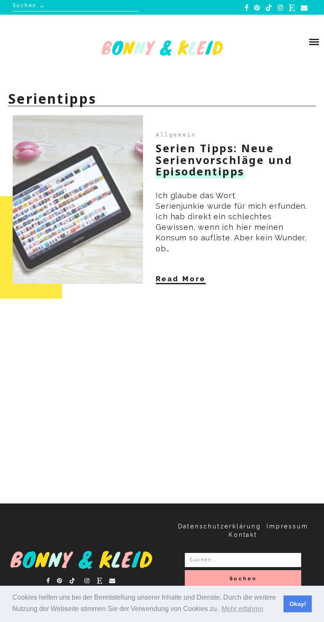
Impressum (287, 526)
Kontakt (243, 534)
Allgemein (176, 135)
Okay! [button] (297, 603)
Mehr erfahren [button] (242, 608)
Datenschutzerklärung (219, 526)
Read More (181, 279)
